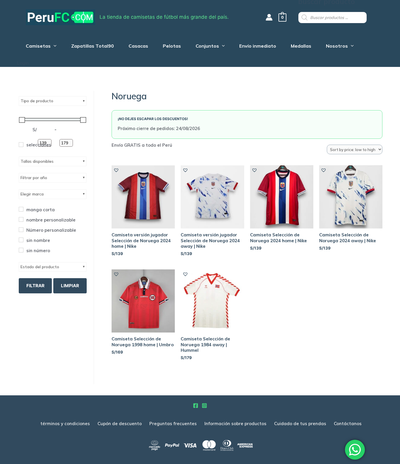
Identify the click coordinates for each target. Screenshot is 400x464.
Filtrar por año (33, 177)
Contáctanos (348, 423)
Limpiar (70, 285)
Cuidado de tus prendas (300, 423)
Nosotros (337, 46)
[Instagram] (204, 405)
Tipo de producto (36, 100)
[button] (116, 170)
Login (23, 63)
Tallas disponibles (37, 161)
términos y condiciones (65, 423)
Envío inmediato (257, 46)
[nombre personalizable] (21, 219)
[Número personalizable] (21, 229)
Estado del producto (39, 266)
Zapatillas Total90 (92, 46)
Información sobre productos (235, 423)
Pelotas (172, 46)
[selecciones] (21, 144)
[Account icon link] (269, 17)
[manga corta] (21, 209)
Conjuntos (207, 46)
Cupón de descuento (120, 423)
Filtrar (35, 285)
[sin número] (21, 250)
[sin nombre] (21, 240)
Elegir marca (32, 194)
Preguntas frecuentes (173, 423)
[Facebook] (195, 405)
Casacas (138, 46)
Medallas (301, 46)
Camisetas (38, 46)
